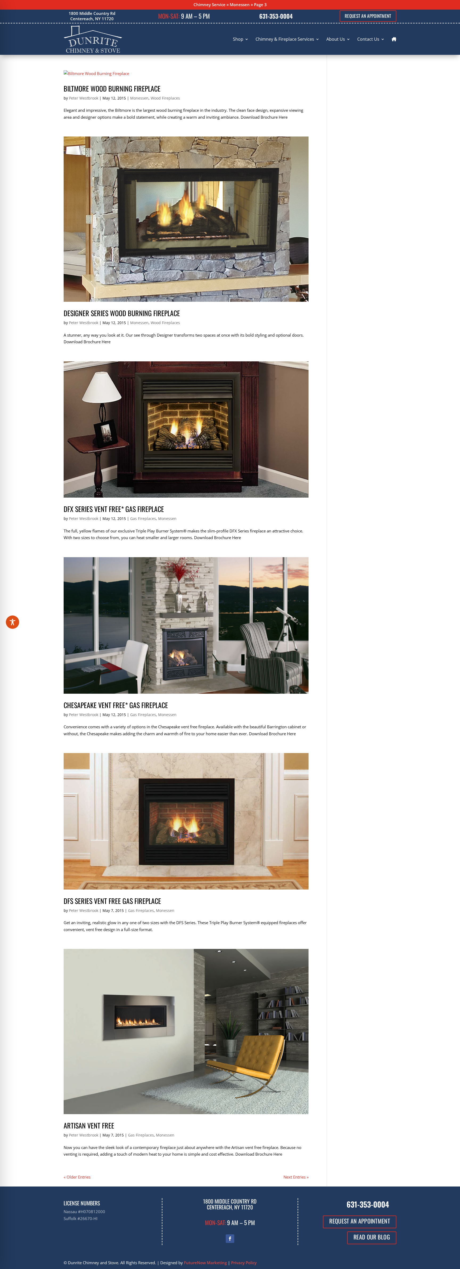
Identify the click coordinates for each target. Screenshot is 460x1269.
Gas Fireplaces (143, 518)
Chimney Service (209, 4)
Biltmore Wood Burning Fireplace (112, 88)
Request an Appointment (368, 16)
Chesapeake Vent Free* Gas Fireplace (116, 705)
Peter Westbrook (83, 98)
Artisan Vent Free (89, 1125)
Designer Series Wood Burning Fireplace (122, 313)
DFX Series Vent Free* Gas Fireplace (114, 509)
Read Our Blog (372, 1237)
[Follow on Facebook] (230, 1238)
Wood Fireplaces (165, 98)
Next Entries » (296, 1177)
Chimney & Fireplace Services (285, 39)
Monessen (240, 4)
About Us (335, 39)
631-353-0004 (276, 16)
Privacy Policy (244, 1262)
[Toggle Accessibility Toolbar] (12, 622)
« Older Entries (77, 1177)
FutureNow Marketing (205, 1262)
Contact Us (368, 39)
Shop (238, 39)
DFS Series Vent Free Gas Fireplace (112, 901)
